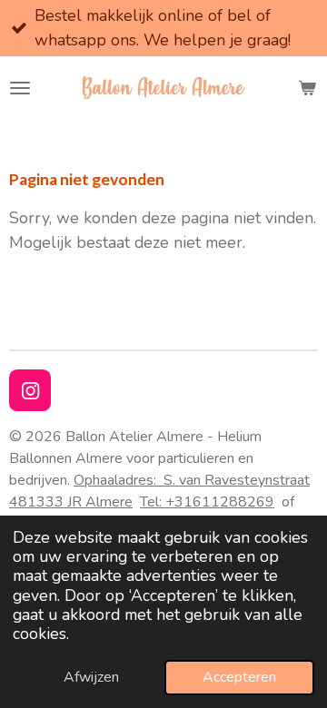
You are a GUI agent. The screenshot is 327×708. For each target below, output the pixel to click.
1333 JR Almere (80, 502)
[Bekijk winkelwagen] (307, 88)
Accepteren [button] (239, 677)
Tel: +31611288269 (207, 502)
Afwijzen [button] (91, 677)
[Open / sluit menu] (20, 88)
